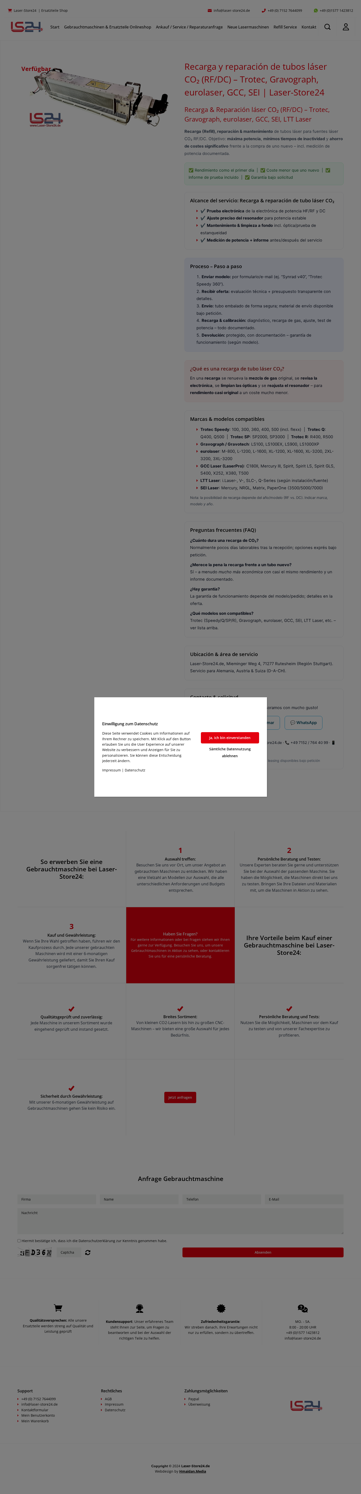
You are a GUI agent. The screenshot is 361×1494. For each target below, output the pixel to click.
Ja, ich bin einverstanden (229, 737)
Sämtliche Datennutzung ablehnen (230, 752)
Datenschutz (135, 770)
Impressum (111, 770)
